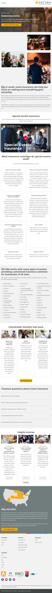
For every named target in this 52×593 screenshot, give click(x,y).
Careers (2, 562)
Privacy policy (28, 591)
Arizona (11, 585)
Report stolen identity (22, 547)
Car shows (6, 310)
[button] (26, 396)
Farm (2, 545)
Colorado (15, 585)
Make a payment (38, 542)
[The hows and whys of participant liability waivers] (43, 439)
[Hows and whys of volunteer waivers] (26, 439)
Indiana (22, 585)
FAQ (2, 567)
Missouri (45, 585)
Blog (2, 559)
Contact (3, 564)
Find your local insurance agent (11, 25)
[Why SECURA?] (26, 497)
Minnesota (41, 585)
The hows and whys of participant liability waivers (43, 450)
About (2, 555)
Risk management (22, 549)
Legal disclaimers (21, 591)
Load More (26, 482)
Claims (36, 540)
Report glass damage (22, 545)
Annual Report (4, 557)
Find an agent (4, 540)
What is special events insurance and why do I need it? (9, 450)
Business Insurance (5, 13)
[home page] (43, 3)
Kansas (28, 585)
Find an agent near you (26, 380)
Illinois (19, 585)
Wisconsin (14, 587)
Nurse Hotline (21, 542)
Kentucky (32, 585)
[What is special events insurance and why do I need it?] (9, 439)
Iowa (25, 585)
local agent (34, 277)
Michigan (36, 585)
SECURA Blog (9, 446)
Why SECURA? (8, 509)
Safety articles (26, 446)
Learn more (9, 478)
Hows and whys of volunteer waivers (26, 449)
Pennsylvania (7, 587)
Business (3, 542)
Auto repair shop (21, 540)
